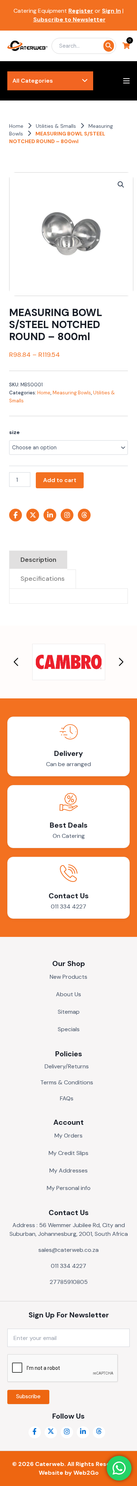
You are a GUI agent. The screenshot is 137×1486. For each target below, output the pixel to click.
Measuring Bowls (72, 393)
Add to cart (59, 480)
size (14, 432)
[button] (121, 184)
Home (16, 126)
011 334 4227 (68, 906)
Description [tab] (38, 559)
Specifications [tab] (42, 578)
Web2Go (86, 1473)
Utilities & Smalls (56, 126)
